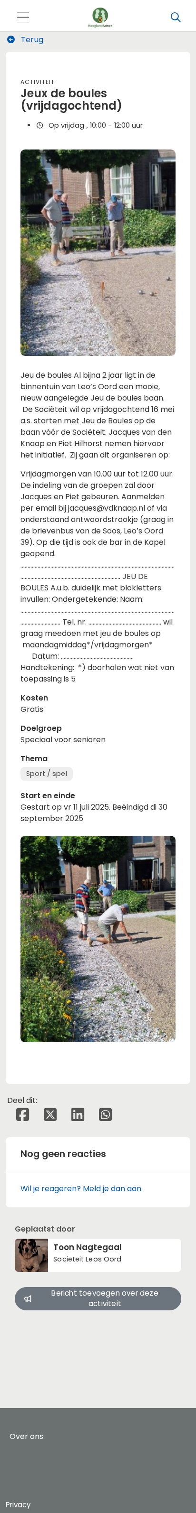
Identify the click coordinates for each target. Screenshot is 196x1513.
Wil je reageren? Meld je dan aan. (81, 1188)
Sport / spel (46, 773)
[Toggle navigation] (22, 18)
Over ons (26, 1436)
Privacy (18, 1505)
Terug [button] (31, 39)
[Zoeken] (176, 18)
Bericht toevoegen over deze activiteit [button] (104, 1298)
